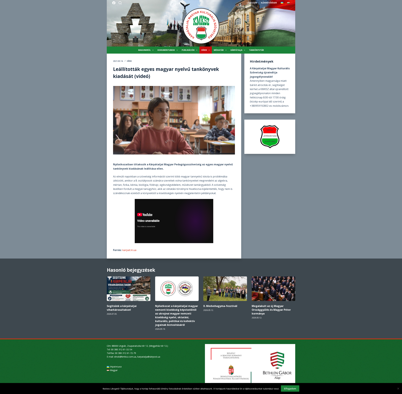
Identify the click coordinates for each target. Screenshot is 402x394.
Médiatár (219, 50)
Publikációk (188, 50)
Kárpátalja (236, 50)
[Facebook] (113, 2)
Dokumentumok (166, 50)
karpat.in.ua (129, 250)
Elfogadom (290, 388)
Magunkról (144, 50)
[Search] (120, 2)
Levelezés (252, 2)
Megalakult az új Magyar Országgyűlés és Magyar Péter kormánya (271, 309)
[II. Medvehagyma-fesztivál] (225, 288)
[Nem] (398, 388)
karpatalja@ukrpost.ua (148, 356)
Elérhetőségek (269, 2)
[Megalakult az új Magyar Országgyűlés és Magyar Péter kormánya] (273, 288)
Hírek (204, 50)
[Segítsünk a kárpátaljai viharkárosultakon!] (128, 288)
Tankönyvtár (256, 50)
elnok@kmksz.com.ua (125, 356)
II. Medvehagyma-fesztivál (220, 306)
